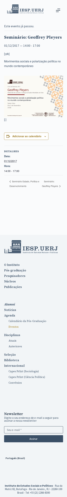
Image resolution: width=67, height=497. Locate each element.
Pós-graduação (15, 270)
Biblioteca (11, 360)
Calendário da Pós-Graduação (27, 321)
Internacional (14, 366)
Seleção (10, 355)
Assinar (33, 439)
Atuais (12, 341)
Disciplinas (12, 335)
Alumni (9, 304)
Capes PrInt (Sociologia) (24, 371)
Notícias (10, 310)
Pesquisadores (14, 276)
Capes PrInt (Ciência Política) (27, 377)
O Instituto (12, 265)
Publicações (13, 287)
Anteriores (15, 346)
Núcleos (10, 282)
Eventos (14, 327)
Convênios (15, 383)
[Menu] (58, 10)
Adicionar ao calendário (26, 136)
